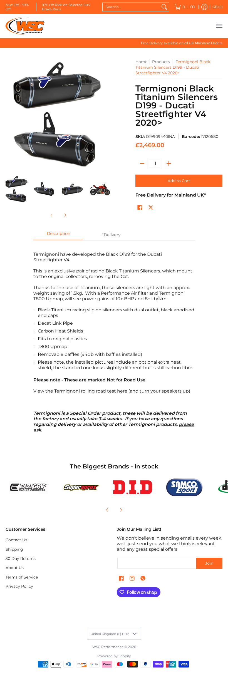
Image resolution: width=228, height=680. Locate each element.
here (122, 391)
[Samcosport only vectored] (184, 487)
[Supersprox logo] (81, 487)
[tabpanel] (114, 339)
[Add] (168, 163)
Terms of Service (22, 577)
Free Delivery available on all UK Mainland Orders (181, 43)
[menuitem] (184, 7)
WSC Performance (107, 647)
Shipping (14, 549)
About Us (15, 567)
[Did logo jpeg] (132, 487)
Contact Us (16, 539)
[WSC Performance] (25, 26)
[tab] (58, 235)
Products (161, 61)
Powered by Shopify (114, 656)
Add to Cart (179, 180)
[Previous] (107, 510)
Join (209, 563)
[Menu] (219, 26)
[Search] (164, 7)
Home (141, 61)
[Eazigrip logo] (29, 487)
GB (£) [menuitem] (217, 7)
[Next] (65, 215)
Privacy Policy (19, 586)
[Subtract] (142, 163)
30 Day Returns (21, 558)
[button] (140, 207)
